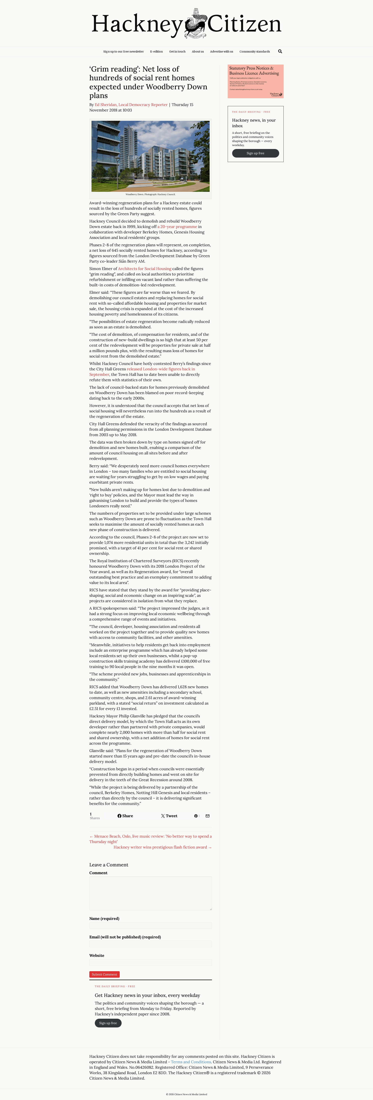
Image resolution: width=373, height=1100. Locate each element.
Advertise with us (221, 51)
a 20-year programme (177, 226)
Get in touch (177, 51)
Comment (98, 872)
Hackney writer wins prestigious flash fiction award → (163, 847)
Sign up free (108, 1023)
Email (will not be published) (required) (125, 936)
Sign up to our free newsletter (123, 51)
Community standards (255, 51)
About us (198, 51)
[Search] (280, 51)
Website (96, 955)
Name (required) (104, 918)
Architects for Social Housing (144, 268)
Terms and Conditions (191, 1061)
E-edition (156, 51)
